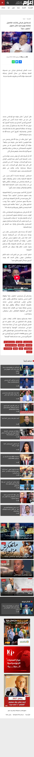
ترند (9, 7)
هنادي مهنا (21, 345)
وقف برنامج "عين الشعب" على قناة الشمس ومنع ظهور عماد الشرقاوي (10, 483)
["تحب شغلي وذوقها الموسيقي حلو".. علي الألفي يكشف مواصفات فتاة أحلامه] (27, 510)
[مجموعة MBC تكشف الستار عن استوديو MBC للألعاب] (27, 459)
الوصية (15, 348)
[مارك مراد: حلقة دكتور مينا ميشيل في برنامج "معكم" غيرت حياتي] (27, 395)
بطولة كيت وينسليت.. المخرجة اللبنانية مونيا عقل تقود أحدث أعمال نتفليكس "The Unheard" (10, 432)
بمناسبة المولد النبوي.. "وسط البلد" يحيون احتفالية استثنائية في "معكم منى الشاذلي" (10, 471)
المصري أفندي (28, 348)
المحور (20, 348)
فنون (13, 7)
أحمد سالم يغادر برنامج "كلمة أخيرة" (10, 418)
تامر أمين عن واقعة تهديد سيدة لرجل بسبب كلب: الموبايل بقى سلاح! (11, 369)
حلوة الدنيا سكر (7, 348)
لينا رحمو (24, 57)
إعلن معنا (8, 714)
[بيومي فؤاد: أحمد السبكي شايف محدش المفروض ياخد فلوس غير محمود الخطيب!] (27, 497)
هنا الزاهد (29, 352)
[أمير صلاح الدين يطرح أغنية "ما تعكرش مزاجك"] (17, 550)
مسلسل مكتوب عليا (9, 342)
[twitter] (16, 61)
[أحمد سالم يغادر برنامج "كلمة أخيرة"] (27, 421)
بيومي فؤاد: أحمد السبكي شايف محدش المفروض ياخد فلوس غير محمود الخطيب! (10, 496)
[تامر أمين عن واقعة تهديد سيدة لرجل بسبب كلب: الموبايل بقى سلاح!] (27, 370)
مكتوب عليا (19, 342)
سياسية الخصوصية (18, 714)
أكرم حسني (28, 345)
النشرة (24, 7)
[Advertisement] (17, 96)
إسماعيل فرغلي (27, 342)
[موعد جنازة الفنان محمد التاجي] (17, 568)
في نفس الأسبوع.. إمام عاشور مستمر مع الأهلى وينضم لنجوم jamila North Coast (11, 407)
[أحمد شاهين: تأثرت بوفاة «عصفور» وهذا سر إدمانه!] (17, 587)
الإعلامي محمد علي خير (11, 345)
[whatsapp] (13, 61)
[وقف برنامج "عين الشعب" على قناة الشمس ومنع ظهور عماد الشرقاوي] (27, 484)
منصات (3, 7)
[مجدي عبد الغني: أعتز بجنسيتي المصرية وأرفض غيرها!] (27, 383)
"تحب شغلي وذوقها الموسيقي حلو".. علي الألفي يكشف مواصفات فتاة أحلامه (10, 509)
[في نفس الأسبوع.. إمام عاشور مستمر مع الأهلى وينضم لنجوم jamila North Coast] (27, 408)
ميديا (18, 7)
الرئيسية (30, 7)
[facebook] (20, 61)
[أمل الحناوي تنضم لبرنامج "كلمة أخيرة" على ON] (27, 446)
